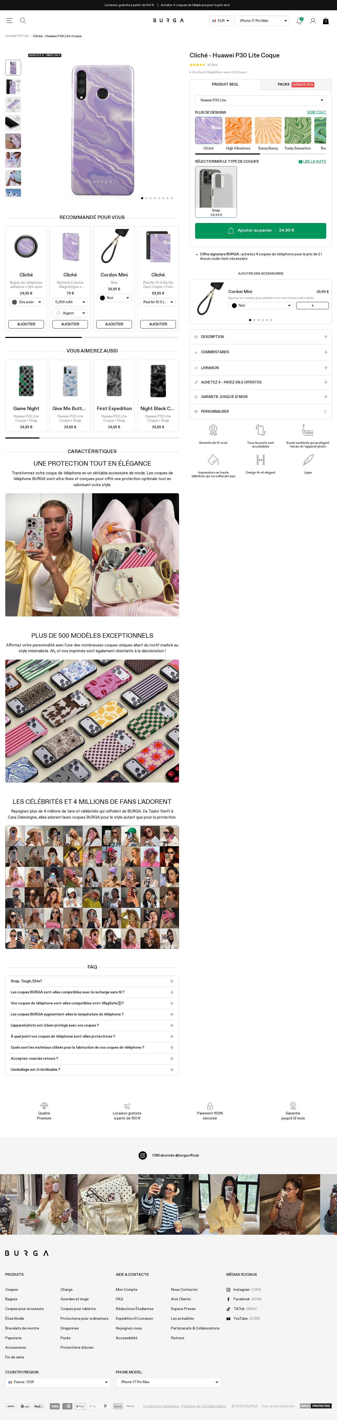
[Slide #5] (163, 198)
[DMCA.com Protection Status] (316, 1406)
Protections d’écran (77, 1347)
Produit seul (225, 84)
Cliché (26, 275)
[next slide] (13, 201)
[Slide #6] (167, 198)
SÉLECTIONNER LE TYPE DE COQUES (227, 161)
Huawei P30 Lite (17, 36)
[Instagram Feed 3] (290, 1204)
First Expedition (114, 408)
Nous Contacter (184, 1290)
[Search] (23, 21)
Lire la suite (314, 161)
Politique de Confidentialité (203, 1406)
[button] (203, 65)
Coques (11, 1290)
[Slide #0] (142, 198)
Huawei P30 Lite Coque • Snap (26, 418)
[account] (313, 21)
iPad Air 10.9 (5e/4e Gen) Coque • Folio (158, 285)
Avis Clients (181, 1299)
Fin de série (14, 1357)
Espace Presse (183, 1309)
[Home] (168, 20)
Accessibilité (126, 1338)
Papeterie (13, 1338)
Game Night (26, 408)
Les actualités (182, 1319)
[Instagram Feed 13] (47, 1204)
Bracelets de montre (22, 1328)
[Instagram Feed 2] (229, 1204)
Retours (177, 1338)
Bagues (11, 1299)
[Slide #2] (151, 198)
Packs (296, 84)
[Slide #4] (159, 198)
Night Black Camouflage (166, 408)
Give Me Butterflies (74, 408)
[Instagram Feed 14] (108, 1204)
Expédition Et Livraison (134, 1319)
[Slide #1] (146, 198)
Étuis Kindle (14, 1319)
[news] (299, 21)
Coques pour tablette (78, 1309)
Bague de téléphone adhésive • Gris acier (26, 285)
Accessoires (15, 1347)
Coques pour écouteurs (24, 1309)
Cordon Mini (114, 275)
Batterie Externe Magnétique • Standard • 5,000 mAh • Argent (70, 285)
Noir (114, 283)
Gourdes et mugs (75, 1299)
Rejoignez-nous (129, 1328)
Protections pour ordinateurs (84, 1319)
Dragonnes (70, 1328)
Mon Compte (126, 1290)
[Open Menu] (9, 21)
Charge (67, 1290)
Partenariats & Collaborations (195, 1328)
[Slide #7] (172, 198)
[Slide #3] (155, 198)
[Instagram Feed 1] (168, 1204)
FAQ (119, 1299)
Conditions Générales (161, 1406)
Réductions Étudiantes (134, 1309)
